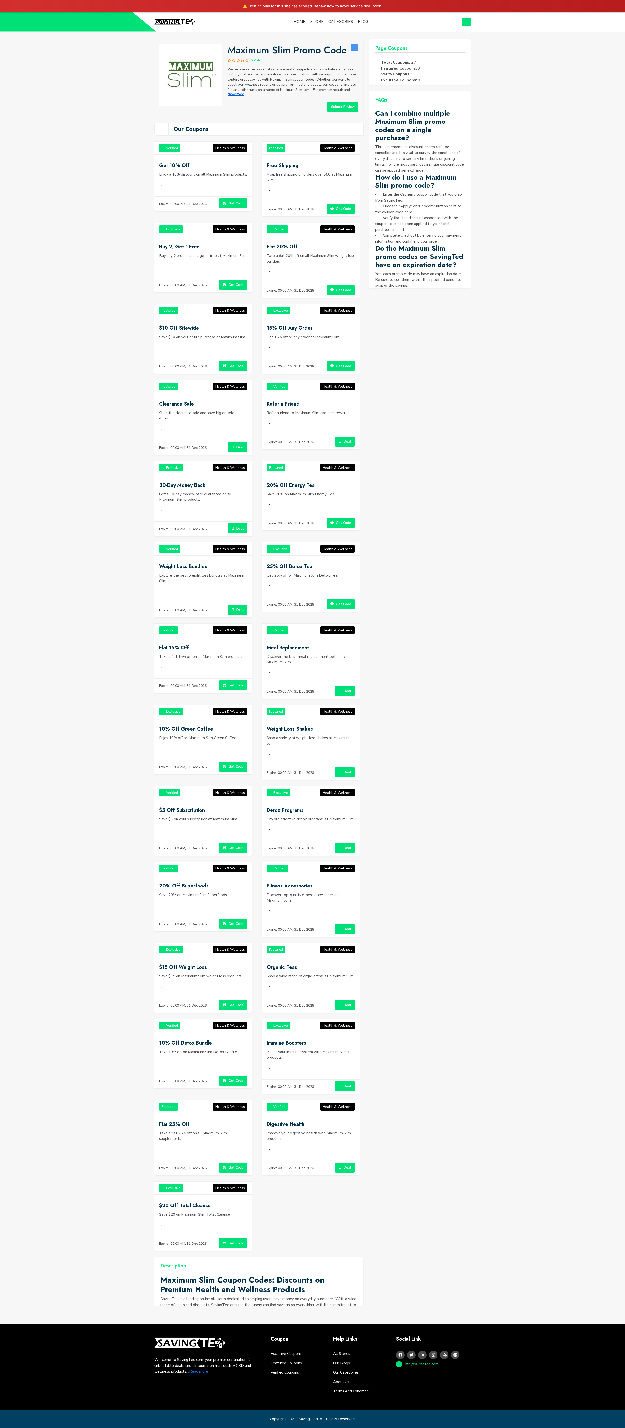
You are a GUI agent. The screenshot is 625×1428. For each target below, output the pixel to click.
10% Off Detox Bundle (185, 1043)
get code (236, 203)
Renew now (324, 6)
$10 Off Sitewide (179, 328)
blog (363, 21)
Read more (198, 1371)
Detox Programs (285, 810)
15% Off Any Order (289, 328)
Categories (340, 21)
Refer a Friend (283, 404)
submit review (343, 106)
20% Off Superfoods (184, 885)
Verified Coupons (285, 1372)
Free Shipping (282, 165)
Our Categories (346, 1372)
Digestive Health (285, 1124)
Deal (239, 447)
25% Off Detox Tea (289, 566)
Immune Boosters (286, 1043)
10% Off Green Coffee (186, 729)
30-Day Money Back (182, 485)
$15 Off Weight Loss (183, 967)
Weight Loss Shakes (290, 729)
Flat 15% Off (174, 647)
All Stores (341, 1353)
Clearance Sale (176, 404)
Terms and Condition (351, 1391)
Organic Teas (282, 967)
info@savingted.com (421, 1364)
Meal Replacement (288, 647)
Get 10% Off (174, 165)
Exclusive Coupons (286, 1353)
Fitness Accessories (289, 885)
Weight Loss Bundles (183, 566)
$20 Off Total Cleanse (185, 1205)
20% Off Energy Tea (291, 485)
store (316, 21)
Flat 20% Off (282, 246)
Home (299, 21)
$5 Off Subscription (182, 810)
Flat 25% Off (174, 1124)
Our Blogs (341, 1363)
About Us (341, 1381)
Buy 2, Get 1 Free (179, 246)
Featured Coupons (286, 1363)
